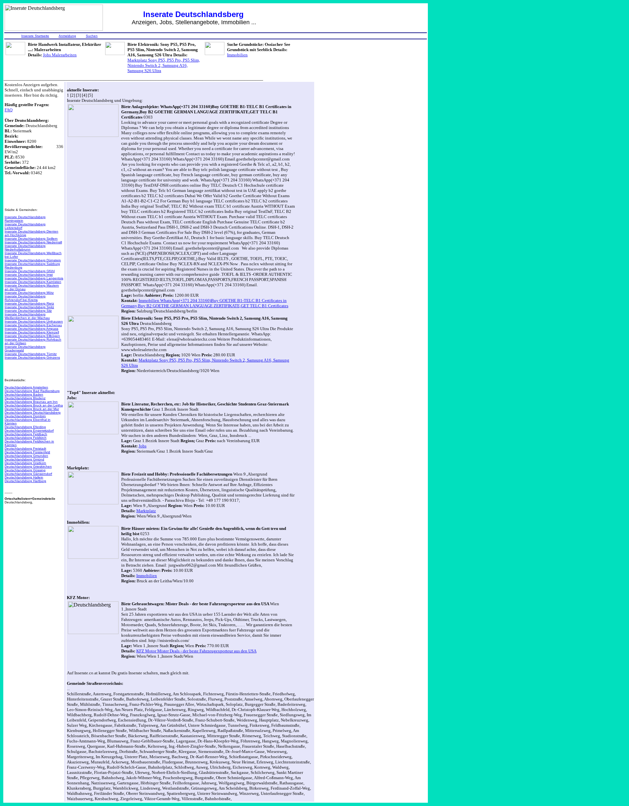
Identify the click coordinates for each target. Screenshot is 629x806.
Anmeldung (67, 36)
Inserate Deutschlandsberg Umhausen (34, 321)
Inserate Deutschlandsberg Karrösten (33, 282)
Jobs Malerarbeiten (60, 54)
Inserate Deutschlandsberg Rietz (29, 303)
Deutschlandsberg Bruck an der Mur (32, 409)
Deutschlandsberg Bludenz (25, 398)
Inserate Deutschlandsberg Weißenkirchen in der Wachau (27, 316)
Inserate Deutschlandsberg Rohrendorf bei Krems (25, 298)
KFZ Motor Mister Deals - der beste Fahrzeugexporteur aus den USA (196, 650)
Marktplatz (146, 510)
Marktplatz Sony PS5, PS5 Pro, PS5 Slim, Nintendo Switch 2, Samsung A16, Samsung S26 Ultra (163, 65)
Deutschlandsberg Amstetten (26, 387)
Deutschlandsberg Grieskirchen (28, 466)
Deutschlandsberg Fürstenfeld (27, 452)
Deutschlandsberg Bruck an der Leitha (34, 405)
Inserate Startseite (35, 36)
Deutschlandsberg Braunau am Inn (31, 401)
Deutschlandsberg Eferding (25, 427)
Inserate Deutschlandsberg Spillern (31, 238)
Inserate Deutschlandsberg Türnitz (31, 354)
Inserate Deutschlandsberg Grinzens (32, 357)
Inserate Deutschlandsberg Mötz (29, 292)
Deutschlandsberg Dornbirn (25, 416)
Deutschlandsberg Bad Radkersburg (32, 391)
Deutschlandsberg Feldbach (26, 434)
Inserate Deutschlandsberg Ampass (31, 328)
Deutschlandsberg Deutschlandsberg (33, 412)
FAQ (8, 109)
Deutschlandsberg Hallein (24, 477)
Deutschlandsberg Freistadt (25, 448)
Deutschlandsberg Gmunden (26, 456)
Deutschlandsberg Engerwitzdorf (29, 430)
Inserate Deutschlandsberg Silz (28, 310)
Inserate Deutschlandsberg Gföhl (30, 271)
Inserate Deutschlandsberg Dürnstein (33, 260)
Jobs (142, 445)
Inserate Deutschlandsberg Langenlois (34, 278)
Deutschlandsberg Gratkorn (25, 463)
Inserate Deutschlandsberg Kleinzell (32, 332)
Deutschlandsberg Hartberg (25, 481)
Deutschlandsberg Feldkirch (26, 438)
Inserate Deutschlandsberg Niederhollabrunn (25, 247)
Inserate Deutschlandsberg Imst (29, 274)
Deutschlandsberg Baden (24, 394)
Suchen (92, 36)
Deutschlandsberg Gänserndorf (28, 474)
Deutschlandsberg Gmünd (24, 459)
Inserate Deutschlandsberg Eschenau (33, 325)
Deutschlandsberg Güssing (25, 470)
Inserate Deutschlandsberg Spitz (29, 307)
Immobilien (237, 54)
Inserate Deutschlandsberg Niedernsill (33, 242)
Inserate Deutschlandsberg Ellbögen (32, 336)
